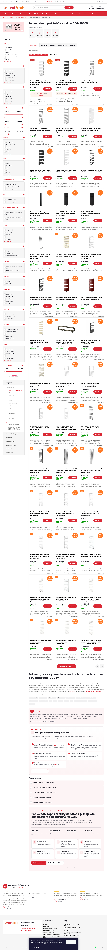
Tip (7, 52)
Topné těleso (9, 336)
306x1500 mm (10, 351)
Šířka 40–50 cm (43, 697)
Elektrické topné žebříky (14, 424)
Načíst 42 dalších (65, 666)
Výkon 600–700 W (43, 700)
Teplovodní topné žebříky (15, 390)
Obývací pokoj (10, 301)
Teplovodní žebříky (33, 697)
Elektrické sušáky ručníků (13, 434)
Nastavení (35, 947)
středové (56, 745)
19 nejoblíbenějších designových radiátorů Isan (72, 936)
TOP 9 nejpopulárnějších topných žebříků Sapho (72, 932)
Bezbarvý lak (10, 144)
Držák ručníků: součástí (12, 270)
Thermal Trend (13, 403)
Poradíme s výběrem (56, 863)
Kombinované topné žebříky (15, 422)
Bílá (8, 149)
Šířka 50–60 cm (52, 697)
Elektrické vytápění (11, 184)
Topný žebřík (10, 338)
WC (7, 303)
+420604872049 (27, 931)
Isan (8, 94)
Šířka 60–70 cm (61, 697)
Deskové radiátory (11, 445)
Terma (8, 101)
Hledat (69, 7)
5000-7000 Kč (10, 80)
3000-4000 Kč (10, 73)
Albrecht (9, 165)
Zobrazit (47, 220)
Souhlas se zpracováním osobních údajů (52, 937)
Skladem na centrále (12, 57)
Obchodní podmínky (48, 932)
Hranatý (8, 232)
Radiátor (9, 334)
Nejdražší (52, 45)
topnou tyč (72, 691)
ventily (56, 764)
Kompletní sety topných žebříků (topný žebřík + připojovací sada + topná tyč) (15, 428)
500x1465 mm (10, 353)
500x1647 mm (10, 358)
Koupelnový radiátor (11, 329)
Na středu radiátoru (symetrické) (14, 218)
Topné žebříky (10, 387)
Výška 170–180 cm (91, 697)
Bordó (8, 151)
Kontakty (5, 1)
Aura (8, 172)
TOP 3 (8, 59)
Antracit (9, 142)
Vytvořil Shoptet (100, 947)
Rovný (8, 239)
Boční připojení (10, 199)
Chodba (9, 294)
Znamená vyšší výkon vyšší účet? (42, 797)
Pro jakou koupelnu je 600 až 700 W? (43, 782)
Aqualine (9, 92)
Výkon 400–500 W (33, 700)
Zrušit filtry (14, 375)
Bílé (10, 408)
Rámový (8, 237)
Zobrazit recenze (20, 887)
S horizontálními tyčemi (12, 255)
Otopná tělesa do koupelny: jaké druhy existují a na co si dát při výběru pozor (72, 929)
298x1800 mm (10, 349)
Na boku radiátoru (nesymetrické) (14, 214)
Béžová (9, 147)
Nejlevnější (44, 45)
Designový (9, 251)
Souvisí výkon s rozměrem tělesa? (43, 802)
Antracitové (12, 413)
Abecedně (72, 45)
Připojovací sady (10, 441)
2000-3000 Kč (10, 71)
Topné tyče (9, 437)
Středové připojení (11, 202)
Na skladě (9, 47)
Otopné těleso (10, 331)
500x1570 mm (10, 356)
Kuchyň (8, 299)
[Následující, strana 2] (97, 666)
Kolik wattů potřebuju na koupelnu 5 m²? (44, 787)
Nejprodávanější (62, 45)
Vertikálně (9, 318)
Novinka (8, 50)
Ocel (8, 283)
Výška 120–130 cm (81, 697)
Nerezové (11, 418)
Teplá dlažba (9, 449)
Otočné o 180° (10, 316)
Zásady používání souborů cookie (51, 934)
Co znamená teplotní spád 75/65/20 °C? (44, 792)
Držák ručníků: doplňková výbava (14, 267)
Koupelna (9, 296)
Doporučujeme (34, 45)
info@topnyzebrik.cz (29, 928)
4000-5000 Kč (10, 78)
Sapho (8, 99)
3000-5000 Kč (10, 75)
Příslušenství (9, 452)
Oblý (8, 234)
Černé (10, 411)
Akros (8, 163)
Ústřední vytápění (11, 189)
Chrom (11, 416)
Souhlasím (71, 942)
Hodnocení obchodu (25, 1)
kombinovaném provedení (93, 691)
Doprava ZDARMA (11, 54)
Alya (8, 168)
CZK (100, 1)
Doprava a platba (13, 1)
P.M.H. (8, 96)
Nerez (8, 281)
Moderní (9, 253)
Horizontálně (9, 314)
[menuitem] (10, 13)
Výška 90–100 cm (70, 697)
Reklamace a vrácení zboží (50, 928)
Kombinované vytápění (12, 186)
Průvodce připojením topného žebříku (71, 924)
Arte (7, 170)
